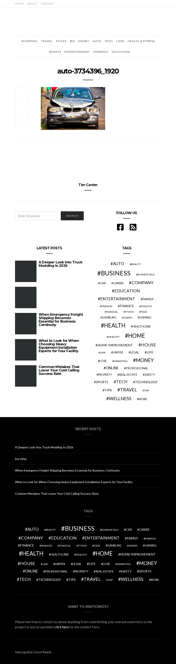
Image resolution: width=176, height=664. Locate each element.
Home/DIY (100, 51)
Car (103, 283)
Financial (112, 311)
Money (83, 41)
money (145, 360)
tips (108, 390)
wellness (120, 398)
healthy (113, 336)
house (148, 344)
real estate (128, 374)
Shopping (29, 41)
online (112, 368)
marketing (120, 361)
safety (149, 374)
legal (134, 352)
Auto (97, 41)
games (127, 317)
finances (146, 306)
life (150, 352)
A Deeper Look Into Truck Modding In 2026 (60, 264)
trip (146, 390)
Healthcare (142, 326)
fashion (106, 306)
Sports (55, 51)
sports (102, 382)
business (115, 273)
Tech (109, 41)
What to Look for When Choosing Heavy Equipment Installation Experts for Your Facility (59, 346)
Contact (47, 3)
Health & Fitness (141, 41)
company (142, 282)
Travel (47, 41)
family (148, 299)
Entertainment (77, 51)
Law (103, 352)
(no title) (20, 459)
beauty (136, 264)
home (136, 335)
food (144, 311)
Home (19, 3)
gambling (109, 317)
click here (62, 627)
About (32, 3)
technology (146, 382)
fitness (129, 311)
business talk (146, 274)
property (105, 374)
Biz (72, 41)
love (103, 361)
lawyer (118, 352)
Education (121, 51)
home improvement (115, 345)
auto (118, 263)
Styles (61, 41)
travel (128, 389)
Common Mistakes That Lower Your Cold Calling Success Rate (59, 370)
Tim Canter (87, 185)
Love (120, 41)
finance (127, 306)
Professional (137, 368)
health (114, 325)
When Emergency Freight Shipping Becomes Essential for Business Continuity (61, 319)
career (118, 283)
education (127, 290)
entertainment (117, 298)
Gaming (145, 317)
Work (142, 399)
